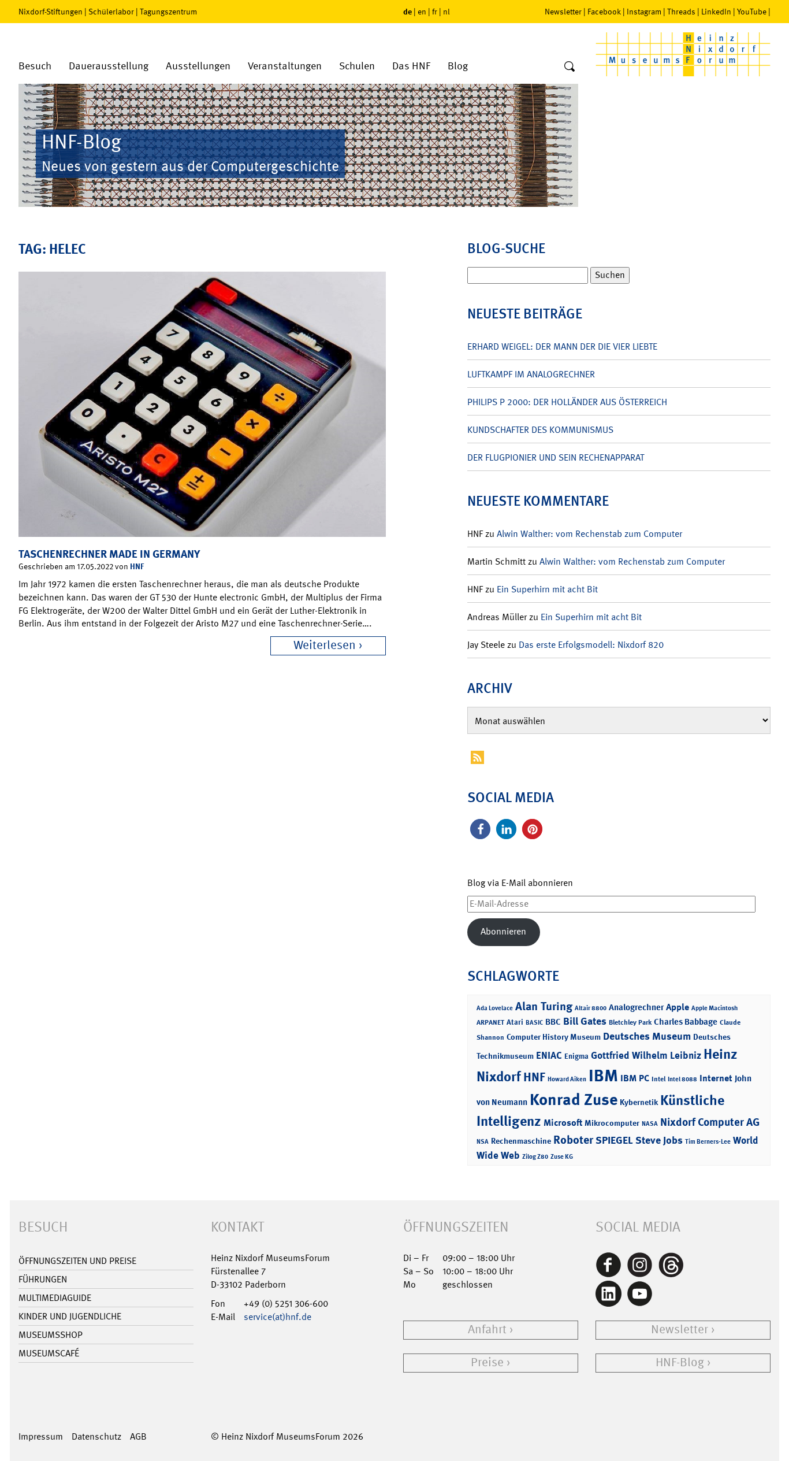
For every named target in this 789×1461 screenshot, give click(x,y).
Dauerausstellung (108, 66)
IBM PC (634, 1078)
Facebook (604, 11)
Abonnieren (503, 931)
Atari (515, 1022)
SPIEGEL (614, 1140)
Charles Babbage (685, 1022)
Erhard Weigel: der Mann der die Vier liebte (562, 346)
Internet (715, 1078)
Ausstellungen (198, 66)
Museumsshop (50, 1335)
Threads (681, 11)
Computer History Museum (554, 1036)
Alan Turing (543, 1006)
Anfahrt (487, 1329)
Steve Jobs (659, 1140)
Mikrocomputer (612, 1122)
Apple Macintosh (714, 1008)
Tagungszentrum (168, 11)
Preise (487, 1362)
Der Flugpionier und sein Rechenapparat (555, 457)
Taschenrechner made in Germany (109, 554)
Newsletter (563, 11)
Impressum (40, 1436)
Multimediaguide (54, 1298)
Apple (677, 1007)
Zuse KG (561, 1156)
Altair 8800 (590, 1008)
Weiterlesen (324, 645)
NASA (650, 1123)
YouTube (751, 11)
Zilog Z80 (535, 1156)
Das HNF (411, 66)
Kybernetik (639, 1101)
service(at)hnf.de (277, 1317)
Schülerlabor (111, 11)
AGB (138, 1436)
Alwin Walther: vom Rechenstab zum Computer (589, 534)
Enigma (576, 1056)
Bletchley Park (630, 1022)
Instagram (644, 11)
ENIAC (549, 1055)
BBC (553, 1022)
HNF (137, 566)
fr (434, 11)
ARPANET (490, 1022)
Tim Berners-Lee (708, 1141)
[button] (480, 829)
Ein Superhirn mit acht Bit (547, 589)
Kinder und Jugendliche (69, 1316)
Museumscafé (48, 1353)
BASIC (534, 1022)
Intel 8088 (682, 1079)
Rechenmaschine (521, 1140)
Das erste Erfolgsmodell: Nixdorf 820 (591, 645)
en (422, 11)
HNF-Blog (680, 1362)
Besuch (34, 66)
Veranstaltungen (285, 66)
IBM (603, 1076)
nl (446, 11)
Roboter (573, 1139)
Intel (658, 1079)
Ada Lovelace (495, 1008)
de (407, 11)
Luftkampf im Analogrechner (531, 374)
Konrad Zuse (573, 1099)
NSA (483, 1141)
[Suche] (569, 67)
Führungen (42, 1279)
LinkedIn (716, 11)
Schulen (357, 66)
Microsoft (563, 1123)
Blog (458, 66)
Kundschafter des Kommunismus (540, 430)
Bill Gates (584, 1021)
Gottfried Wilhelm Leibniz (646, 1055)
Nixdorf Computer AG (710, 1122)
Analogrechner (636, 1007)
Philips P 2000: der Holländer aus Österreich (567, 402)
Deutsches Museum (647, 1036)
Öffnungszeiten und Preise (77, 1261)
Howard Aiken (567, 1079)
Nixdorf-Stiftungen (50, 11)
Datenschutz (96, 1436)
